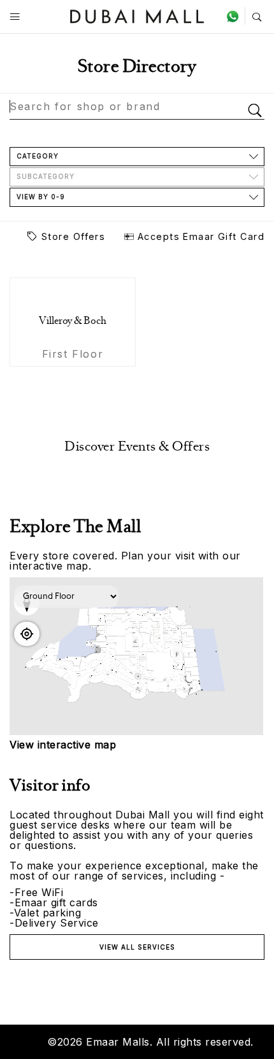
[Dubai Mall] (137, 15)
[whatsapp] (235, 16)
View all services (137, 947)
